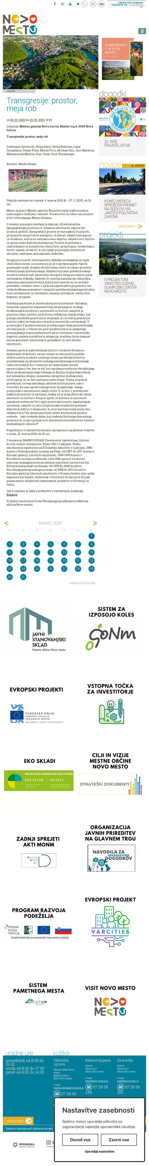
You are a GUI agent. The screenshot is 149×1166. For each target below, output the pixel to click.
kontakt (93, 4)
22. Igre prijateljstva (117, 143)
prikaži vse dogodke (82, 582)
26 (50, 569)
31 (23, 577)
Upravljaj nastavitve (99, 1151)
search (84, 4)
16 (9, 560)
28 (78, 569)
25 (37, 569)
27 (64, 569)
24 (23, 569)
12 (50, 552)
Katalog (12, 494)
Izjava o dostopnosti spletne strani (29, 1128)
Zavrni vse (119, 1139)
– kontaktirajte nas (127, 4)
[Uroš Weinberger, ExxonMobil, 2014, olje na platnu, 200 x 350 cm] (51, 180)
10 (23, 552)
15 (91, 552)
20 (64, 560)
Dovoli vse (80, 1139)
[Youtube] (70, 4)
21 (78, 560)
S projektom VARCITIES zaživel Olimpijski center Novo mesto (120, 285)
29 (91, 569)
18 (37, 560)
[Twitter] (78, 4)
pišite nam (15, 1120)
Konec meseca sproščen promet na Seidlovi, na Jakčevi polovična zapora (121, 209)
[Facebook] (55, 4)
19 (50, 560)
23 (9, 569)
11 (37, 552)
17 (23, 560)
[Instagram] (62, 4)
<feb (7, 523)
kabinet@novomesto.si (96, 1080)
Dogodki (11, 91)
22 (91, 560)
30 (9, 577)
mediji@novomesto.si (128, 1080)
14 (78, 552)
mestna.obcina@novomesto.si (69, 1087)
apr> (95, 523)
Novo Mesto (29, 24)
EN (102, 4)
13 (64, 552)
